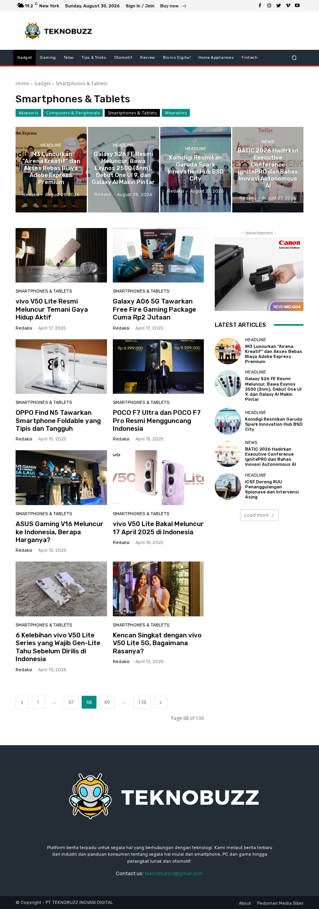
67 (71, 702)
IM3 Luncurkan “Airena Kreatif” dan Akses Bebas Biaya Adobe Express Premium (273, 354)
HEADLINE (50, 145)
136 (142, 702)
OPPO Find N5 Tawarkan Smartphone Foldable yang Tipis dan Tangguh (58, 420)
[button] (294, 57)
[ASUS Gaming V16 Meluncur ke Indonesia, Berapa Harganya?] (61, 477)
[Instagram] (269, 6)
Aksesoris (28, 113)
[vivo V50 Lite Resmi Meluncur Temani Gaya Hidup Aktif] (61, 255)
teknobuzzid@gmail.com (174, 873)
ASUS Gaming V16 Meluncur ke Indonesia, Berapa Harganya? (59, 532)
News (268, 142)
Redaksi (24, 328)
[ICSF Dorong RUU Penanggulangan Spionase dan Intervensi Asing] (228, 486)
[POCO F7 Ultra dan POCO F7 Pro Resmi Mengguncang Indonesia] (158, 366)
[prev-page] (22, 702)
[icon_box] (173, 7)
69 (107, 702)
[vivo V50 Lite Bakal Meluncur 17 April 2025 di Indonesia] (158, 477)
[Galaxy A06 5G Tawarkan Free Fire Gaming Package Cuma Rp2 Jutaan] (158, 255)
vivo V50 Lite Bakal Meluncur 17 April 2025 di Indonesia (158, 527)
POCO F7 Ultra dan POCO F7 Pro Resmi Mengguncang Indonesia (157, 420)
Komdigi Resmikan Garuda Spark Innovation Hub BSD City (274, 424)
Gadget (42, 83)
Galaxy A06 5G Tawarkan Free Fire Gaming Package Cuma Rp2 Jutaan (154, 309)
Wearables (176, 113)
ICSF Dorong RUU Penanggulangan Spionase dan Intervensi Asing (272, 489)
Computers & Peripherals (73, 113)
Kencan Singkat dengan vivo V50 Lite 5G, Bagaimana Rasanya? (157, 643)
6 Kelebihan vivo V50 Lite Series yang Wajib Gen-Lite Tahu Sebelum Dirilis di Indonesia (58, 647)
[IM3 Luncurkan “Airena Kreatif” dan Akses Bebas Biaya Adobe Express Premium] (51, 169)
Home (22, 83)
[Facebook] (260, 6)
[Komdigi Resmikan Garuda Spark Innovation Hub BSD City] (195, 169)
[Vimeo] (288, 6)
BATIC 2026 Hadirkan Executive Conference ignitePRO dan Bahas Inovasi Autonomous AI (270, 457)
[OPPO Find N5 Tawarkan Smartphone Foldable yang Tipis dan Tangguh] (61, 366)
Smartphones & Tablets (132, 113)
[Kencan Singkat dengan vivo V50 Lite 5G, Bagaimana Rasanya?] (158, 589)
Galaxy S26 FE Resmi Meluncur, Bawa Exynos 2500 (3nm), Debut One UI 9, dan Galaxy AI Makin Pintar (273, 389)
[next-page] (160, 702)
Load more (256, 515)
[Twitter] (278, 6)
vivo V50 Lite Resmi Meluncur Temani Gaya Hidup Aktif (52, 309)
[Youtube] (297, 6)
